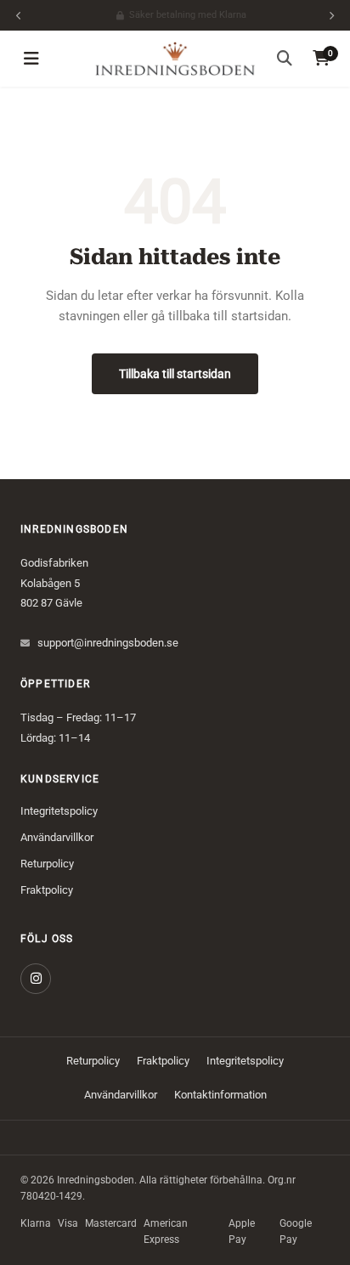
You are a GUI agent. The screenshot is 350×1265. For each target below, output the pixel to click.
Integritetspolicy (59, 811)
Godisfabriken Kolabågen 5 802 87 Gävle (54, 582)
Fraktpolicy (46, 890)
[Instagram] (35, 978)
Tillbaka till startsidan (175, 374)
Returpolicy (47, 863)
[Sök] (284, 58)
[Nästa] (331, 15)
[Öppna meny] (31, 59)
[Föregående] (19, 15)
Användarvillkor (56, 837)
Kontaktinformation (220, 1094)
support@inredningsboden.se (107, 642)
